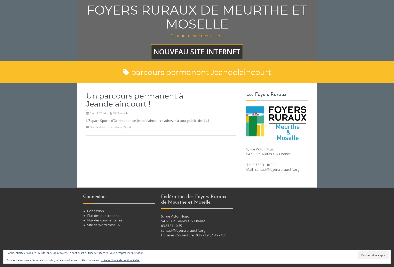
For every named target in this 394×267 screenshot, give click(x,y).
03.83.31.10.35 (171, 225)
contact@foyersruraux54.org (183, 230)
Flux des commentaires (104, 220)
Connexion (95, 211)
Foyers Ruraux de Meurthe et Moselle (197, 17)
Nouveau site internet (197, 51)
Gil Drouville (120, 113)
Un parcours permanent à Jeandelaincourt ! (134, 100)
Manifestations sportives (106, 127)
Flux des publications (103, 215)
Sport (127, 127)
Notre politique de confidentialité (120, 260)
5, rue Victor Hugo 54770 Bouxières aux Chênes (183, 218)
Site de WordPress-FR (103, 225)
